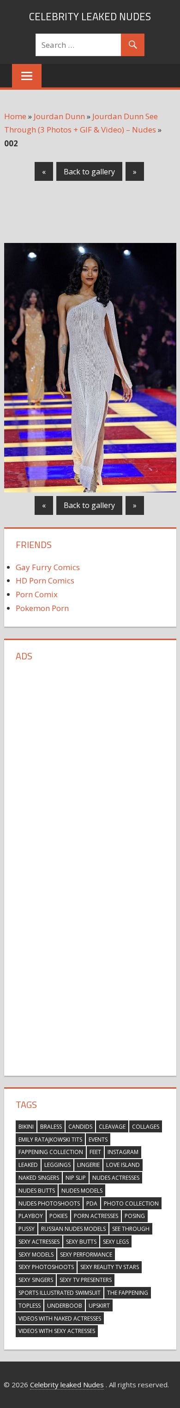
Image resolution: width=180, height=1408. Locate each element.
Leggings (57, 1165)
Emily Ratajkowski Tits (50, 1139)
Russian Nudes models (73, 1229)
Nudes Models (81, 1190)
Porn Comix (37, 594)
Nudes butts (36, 1190)
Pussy (26, 1229)
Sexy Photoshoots (46, 1267)
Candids (80, 1127)
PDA (91, 1203)
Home (15, 116)
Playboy (30, 1216)
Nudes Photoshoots (49, 1203)
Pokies (58, 1216)
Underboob (64, 1306)
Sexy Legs (116, 1242)
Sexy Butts (81, 1242)
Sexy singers (35, 1280)
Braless (51, 1127)
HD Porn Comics (45, 580)
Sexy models (36, 1254)
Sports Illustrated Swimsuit (59, 1293)
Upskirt (99, 1306)
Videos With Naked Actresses (59, 1318)
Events (98, 1139)
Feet (95, 1152)
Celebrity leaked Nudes (90, 16)
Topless (29, 1306)
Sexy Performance (86, 1254)
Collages (145, 1127)
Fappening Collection (50, 1152)
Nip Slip (76, 1178)
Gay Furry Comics (48, 567)
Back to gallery (89, 172)
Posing (135, 1216)
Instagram (123, 1152)
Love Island (123, 1165)
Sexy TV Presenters (86, 1280)
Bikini (26, 1127)
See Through (131, 1229)
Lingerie (88, 1165)
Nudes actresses (115, 1178)
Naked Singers (38, 1178)
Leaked (28, 1165)
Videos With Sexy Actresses (56, 1331)
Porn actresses (96, 1216)
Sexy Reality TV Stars (109, 1267)
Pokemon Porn (42, 608)
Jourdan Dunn (59, 116)
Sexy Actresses (39, 1242)
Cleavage (112, 1127)
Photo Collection (131, 1203)
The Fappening (127, 1293)
